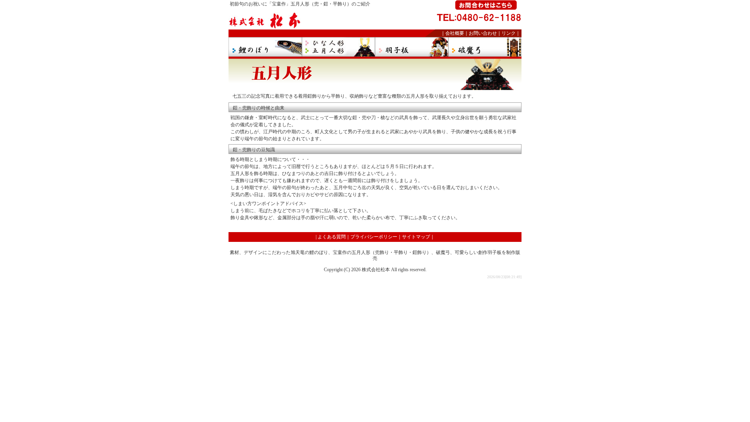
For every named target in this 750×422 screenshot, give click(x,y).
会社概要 (454, 33)
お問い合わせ (483, 33)
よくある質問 (332, 237)
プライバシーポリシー (373, 237)
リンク (509, 33)
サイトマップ (416, 237)
